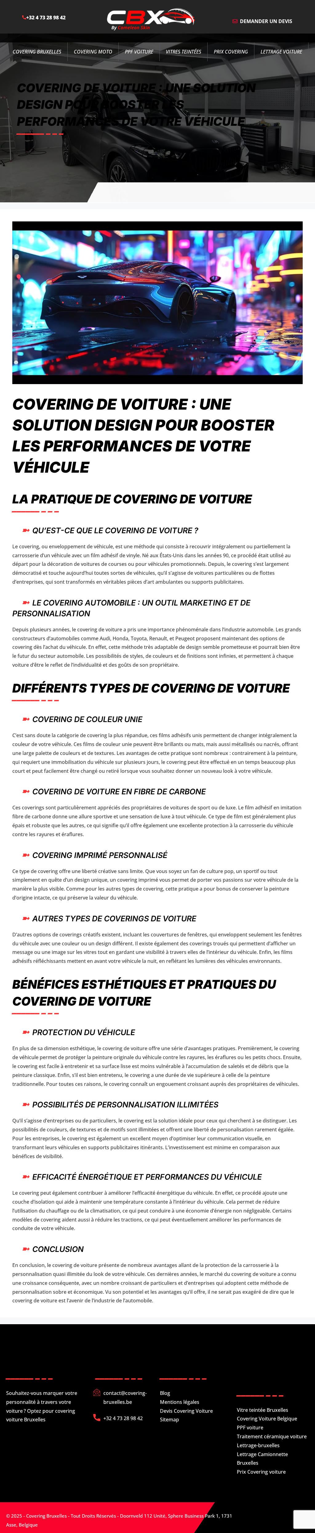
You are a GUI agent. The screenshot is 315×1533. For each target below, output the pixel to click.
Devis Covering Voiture (186, 1411)
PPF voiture (250, 1427)
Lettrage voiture (281, 51)
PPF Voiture (139, 51)
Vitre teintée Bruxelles (262, 1410)
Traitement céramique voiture (272, 1436)
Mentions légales (179, 1402)
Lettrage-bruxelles (258, 1445)
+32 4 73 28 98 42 (46, 17)
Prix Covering (231, 51)
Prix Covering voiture (261, 1471)
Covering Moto (93, 51)
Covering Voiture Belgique (267, 1418)
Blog (165, 1393)
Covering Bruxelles (37, 51)
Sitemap (169, 1419)
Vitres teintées (183, 51)
